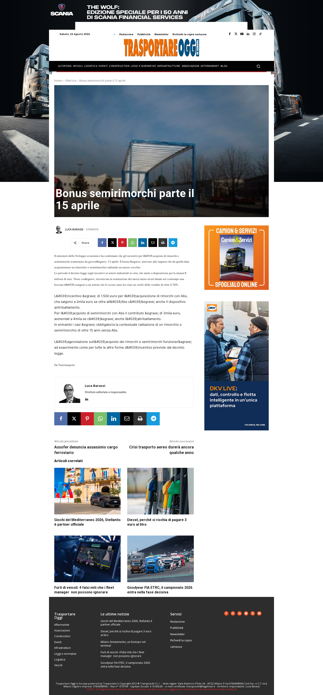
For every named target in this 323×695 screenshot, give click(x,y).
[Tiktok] (260, 34)
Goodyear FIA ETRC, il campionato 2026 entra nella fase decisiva (125, 664)
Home (58, 80)
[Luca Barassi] (59, 229)
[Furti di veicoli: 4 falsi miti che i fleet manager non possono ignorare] (87, 559)
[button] (258, 66)
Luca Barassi (74, 229)
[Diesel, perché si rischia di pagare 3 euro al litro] (160, 491)
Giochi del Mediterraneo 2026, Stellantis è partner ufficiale (126, 623)
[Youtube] (242, 34)
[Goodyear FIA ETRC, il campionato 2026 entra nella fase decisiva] (160, 559)
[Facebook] (230, 34)
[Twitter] (236, 34)
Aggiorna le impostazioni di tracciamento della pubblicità (203, 689)
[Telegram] (173, 242)
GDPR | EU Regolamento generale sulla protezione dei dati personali (127, 689)
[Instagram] (254, 34)
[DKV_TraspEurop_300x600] (236, 434)
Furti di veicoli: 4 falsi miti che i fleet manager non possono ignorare (122, 654)
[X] (112, 242)
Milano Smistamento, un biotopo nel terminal (123, 643)
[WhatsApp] (132, 242)
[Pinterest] (122, 242)
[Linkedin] (248, 34)
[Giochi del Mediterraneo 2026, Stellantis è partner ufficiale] (87, 491)
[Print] (162, 242)
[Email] (152, 242)
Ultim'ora (70, 80)
